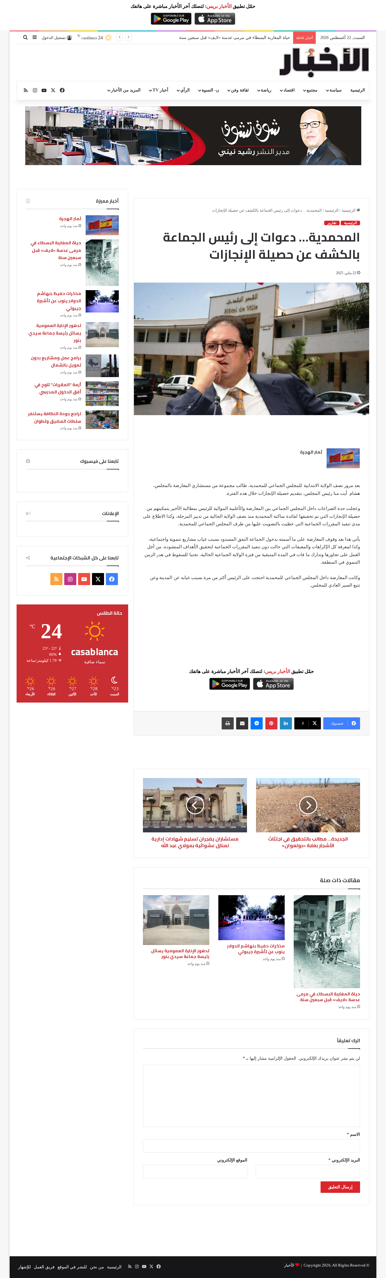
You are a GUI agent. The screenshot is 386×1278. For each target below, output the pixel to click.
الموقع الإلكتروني (232, 1160)
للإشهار (24, 1267)
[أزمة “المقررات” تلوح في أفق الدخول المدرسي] (102, 393)
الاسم (353, 1134)
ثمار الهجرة (311, 452)
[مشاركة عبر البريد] (242, 723)
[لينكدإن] (286, 723)
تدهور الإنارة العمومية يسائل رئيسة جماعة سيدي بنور (180, 953)
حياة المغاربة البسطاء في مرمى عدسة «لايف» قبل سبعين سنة (328, 997)
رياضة (266, 90)
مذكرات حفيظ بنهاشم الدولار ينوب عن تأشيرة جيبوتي (243, 37)
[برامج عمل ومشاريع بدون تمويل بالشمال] (102, 365)
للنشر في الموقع (72, 1267)
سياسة (336, 90)
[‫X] (98, 579)
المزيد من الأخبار (126, 90)
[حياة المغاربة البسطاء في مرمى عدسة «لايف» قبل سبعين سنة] (327, 941)
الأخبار (289, 1265)
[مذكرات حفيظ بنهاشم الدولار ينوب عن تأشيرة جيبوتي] (251, 917)
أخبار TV (160, 90)
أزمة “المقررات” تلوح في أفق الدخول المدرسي (57, 388)
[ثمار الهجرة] (343, 458)
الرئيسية (357, 90)
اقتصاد (289, 90)
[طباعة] (228, 723)
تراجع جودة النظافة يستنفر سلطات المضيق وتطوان (54, 417)
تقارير (331, 223)
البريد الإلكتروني (344, 1160)
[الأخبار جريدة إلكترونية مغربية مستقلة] (324, 62)
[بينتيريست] (271, 723)
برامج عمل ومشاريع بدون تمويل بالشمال (56, 361)
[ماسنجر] (257, 723)
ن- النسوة (210, 90)
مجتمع (312, 90)
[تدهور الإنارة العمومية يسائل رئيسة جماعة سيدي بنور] (176, 920)
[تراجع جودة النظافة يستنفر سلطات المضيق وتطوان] (102, 419)
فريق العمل (44, 1267)
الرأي (185, 90)
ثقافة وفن (240, 90)
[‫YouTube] (84, 579)
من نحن (97, 1267)
